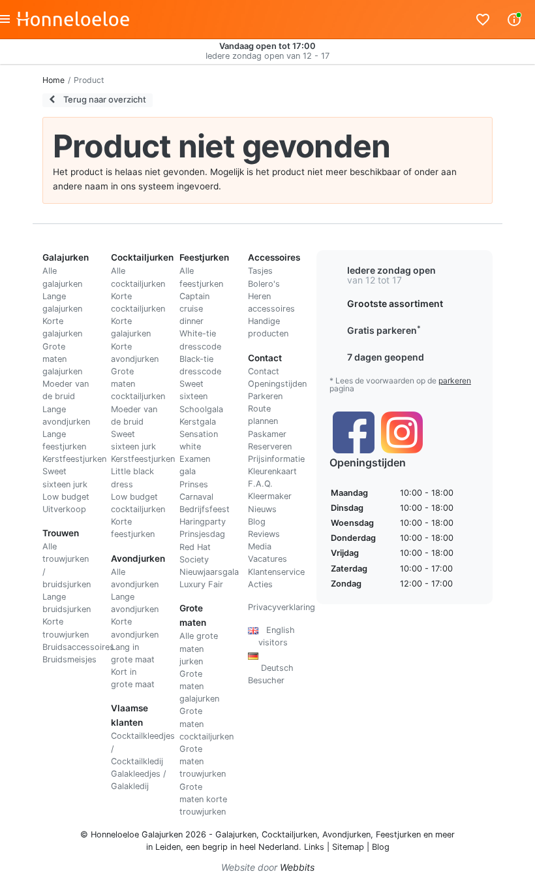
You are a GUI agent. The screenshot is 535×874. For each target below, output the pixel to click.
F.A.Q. (260, 484)
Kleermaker (270, 496)
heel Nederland (269, 847)
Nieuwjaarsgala (209, 572)
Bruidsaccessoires (78, 647)
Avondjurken (346, 834)
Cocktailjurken (289, 834)
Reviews (264, 534)
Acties (260, 584)
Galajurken (235, 834)
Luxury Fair (201, 584)
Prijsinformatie (276, 459)
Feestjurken (398, 834)
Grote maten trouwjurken (202, 761)
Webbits (297, 867)
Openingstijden (277, 384)
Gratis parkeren (384, 330)
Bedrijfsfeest (204, 509)
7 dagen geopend (385, 357)
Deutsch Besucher (271, 668)
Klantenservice (276, 572)
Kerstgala (197, 422)
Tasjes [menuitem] (260, 271)
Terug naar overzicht (103, 99)
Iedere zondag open (391, 270)
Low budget (65, 497)
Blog (257, 521)
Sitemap (348, 847)
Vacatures (267, 559)
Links (314, 847)
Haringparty (202, 521)
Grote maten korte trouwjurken (203, 799)
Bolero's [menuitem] (264, 284)
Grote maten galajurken (62, 359)
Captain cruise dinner (194, 308)
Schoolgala (201, 409)
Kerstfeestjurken (74, 459)
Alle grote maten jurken (198, 648)
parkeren (454, 380)
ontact (266, 371)
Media (259, 546)
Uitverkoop (64, 509)
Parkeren (265, 396)
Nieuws (262, 509)
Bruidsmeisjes (69, 659)
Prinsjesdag (202, 534)
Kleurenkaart (272, 471)
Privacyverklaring (281, 607)
